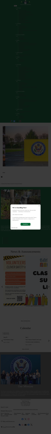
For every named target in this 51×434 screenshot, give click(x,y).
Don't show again (14, 227)
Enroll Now (25, 224)
